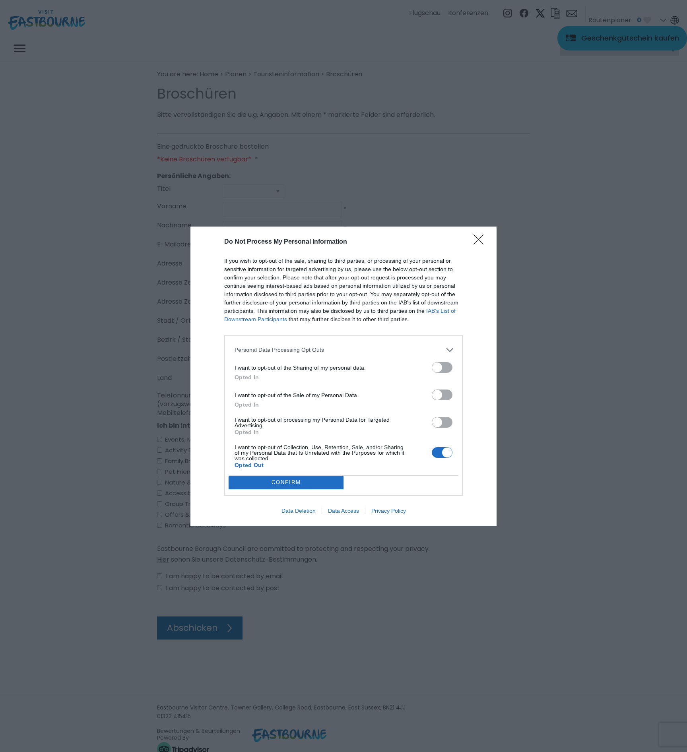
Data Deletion (298, 511)
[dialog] (343, 376)
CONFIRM (286, 482)
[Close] (481, 242)
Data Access (343, 511)
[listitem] (343, 350)
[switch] (442, 367)
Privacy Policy (388, 511)
